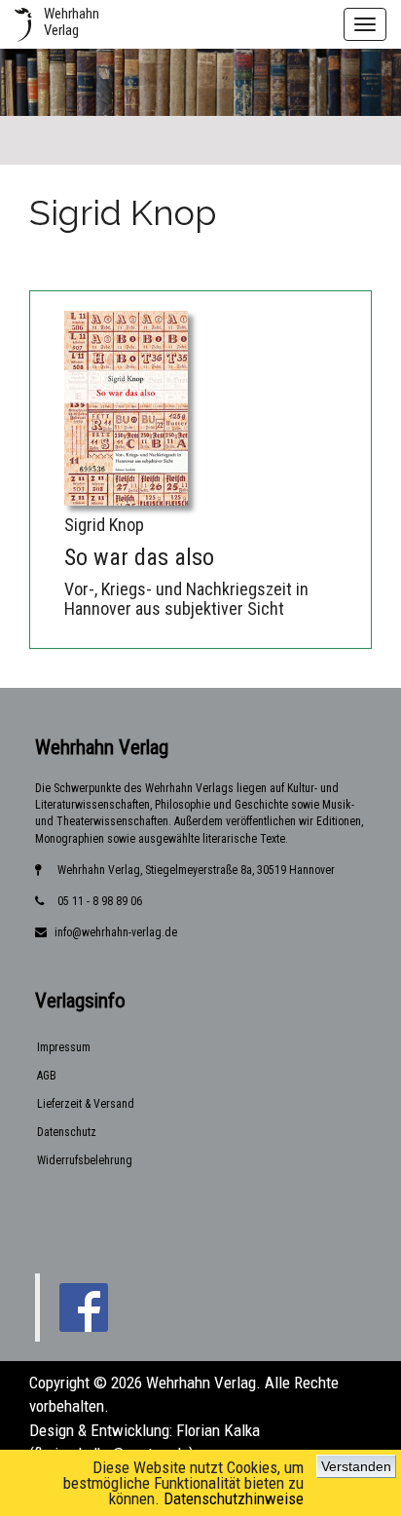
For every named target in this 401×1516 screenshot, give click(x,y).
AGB (46, 1075)
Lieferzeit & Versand (85, 1104)
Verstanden (356, 1466)
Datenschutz (66, 1132)
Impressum (64, 1047)
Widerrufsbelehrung (84, 1160)
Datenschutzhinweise (234, 1498)
